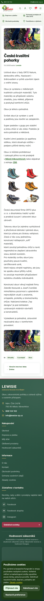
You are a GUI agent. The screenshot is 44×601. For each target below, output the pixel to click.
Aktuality (11, 357)
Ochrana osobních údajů (12, 476)
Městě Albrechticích (15, 159)
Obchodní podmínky (11, 471)
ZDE (15, 162)
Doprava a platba (9, 435)
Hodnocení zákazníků (11, 448)
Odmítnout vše (30, 588)
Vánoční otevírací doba (18, 367)
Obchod (5, 430)
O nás (4, 463)
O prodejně (21, 357)
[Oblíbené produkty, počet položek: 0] (30, 8)
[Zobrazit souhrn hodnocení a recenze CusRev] (22, 555)
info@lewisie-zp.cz (14, 415)
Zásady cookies (9, 480)
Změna (11, 369)
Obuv (30, 357)
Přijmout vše (12, 588)
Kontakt (5, 467)
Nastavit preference (15, 595)
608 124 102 (11, 411)
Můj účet (6, 439)
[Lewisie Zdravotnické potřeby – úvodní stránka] (7, 8)
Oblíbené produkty (10, 443)
